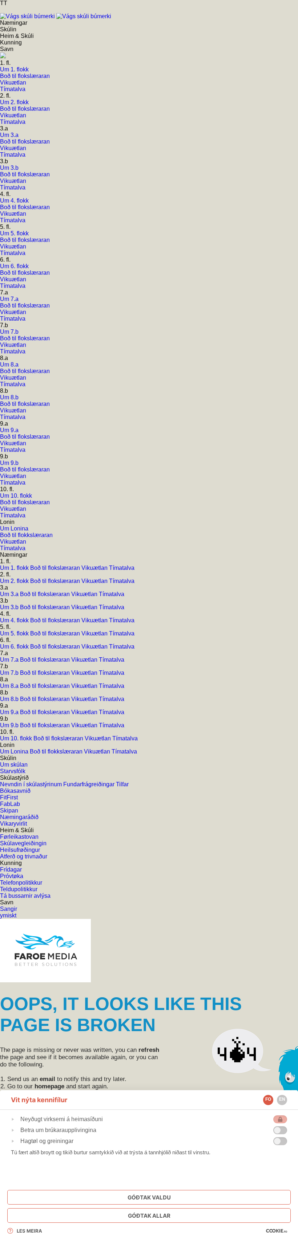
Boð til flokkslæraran (57, 751)
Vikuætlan (95, 568)
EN (282, 1099)
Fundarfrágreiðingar (89, 784)
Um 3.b (10, 607)
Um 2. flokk (15, 581)
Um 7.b (10, 673)
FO (268, 1099)
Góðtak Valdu (149, 1197)
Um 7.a (10, 660)
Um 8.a (10, 686)
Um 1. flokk (15, 568)
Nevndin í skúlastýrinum (31, 784)
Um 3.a (10, 594)
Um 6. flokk (15, 646)
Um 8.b (10, 699)
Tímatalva (121, 568)
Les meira (29, 1231)
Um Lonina (15, 751)
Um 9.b (10, 725)
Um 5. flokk (15, 633)
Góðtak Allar (149, 1215)
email (47, 1079)
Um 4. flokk (15, 620)
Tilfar (122, 784)
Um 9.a (10, 712)
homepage (49, 1086)
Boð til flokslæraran (55, 568)
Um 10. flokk (16, 738)
